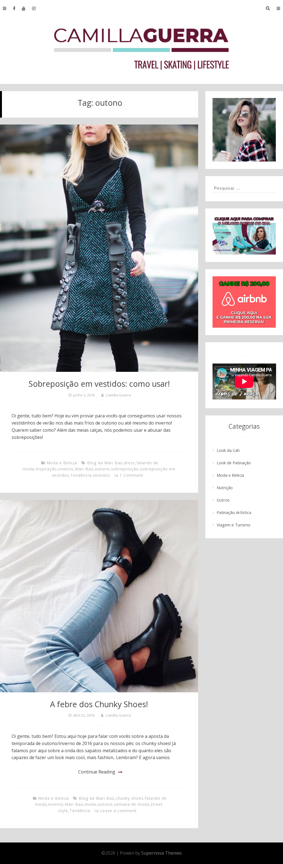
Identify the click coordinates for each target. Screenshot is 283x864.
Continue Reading (96, 772)
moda (90, 804)
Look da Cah (228, 450)
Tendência (80, 475)
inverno (66, 468)
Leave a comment (118, 810)
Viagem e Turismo (233, 525)
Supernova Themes (161, 853)
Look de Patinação (234, 462)
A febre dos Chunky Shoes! (99, 704)
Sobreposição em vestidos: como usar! (99, 383)
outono (102, 468)
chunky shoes (129, 798)
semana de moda (131, 804)
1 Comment (131, 475)
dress (129, 462)
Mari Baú (84, 468)
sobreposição (125, 468)
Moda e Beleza (61, 462)
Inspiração (46, 468)
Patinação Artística (234, 512)
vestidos (101, 475)
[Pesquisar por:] (244, 188)
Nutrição (225, 487)
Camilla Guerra (118, 395)
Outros (223, 500)
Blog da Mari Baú (105, 462)
